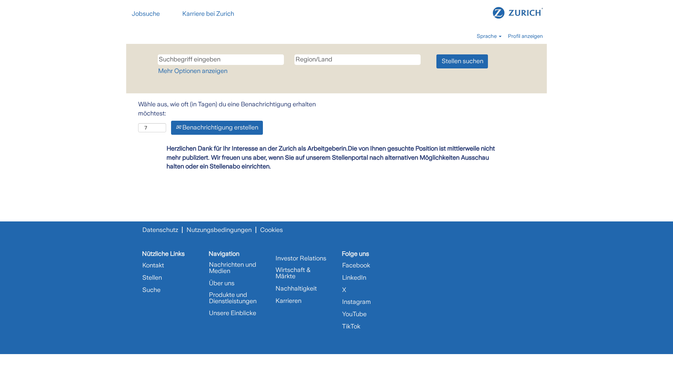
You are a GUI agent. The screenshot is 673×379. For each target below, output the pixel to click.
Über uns (221, 283)
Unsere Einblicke (232, 313)
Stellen (152, 277)
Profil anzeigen (525, 36)
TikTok (351, 326)
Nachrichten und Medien (232, 267)
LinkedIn (354, 277)
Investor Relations (301, 258)
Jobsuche (146, 13)
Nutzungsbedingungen (219, 229)
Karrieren (288, 300)
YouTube (354, 314)
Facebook (356, 265)
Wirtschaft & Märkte (293, 273)
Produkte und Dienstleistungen (233, 298)
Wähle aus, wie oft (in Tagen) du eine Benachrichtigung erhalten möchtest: (227, 109)
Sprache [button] (487, 36)
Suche (151, 289)
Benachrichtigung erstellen (219, 127)
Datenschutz (160, 229)
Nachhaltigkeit (296, 288)
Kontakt (153, 265)
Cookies (271, 229)
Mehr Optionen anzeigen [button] (192, 70)
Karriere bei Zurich (208, 13)
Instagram (356, 301)
